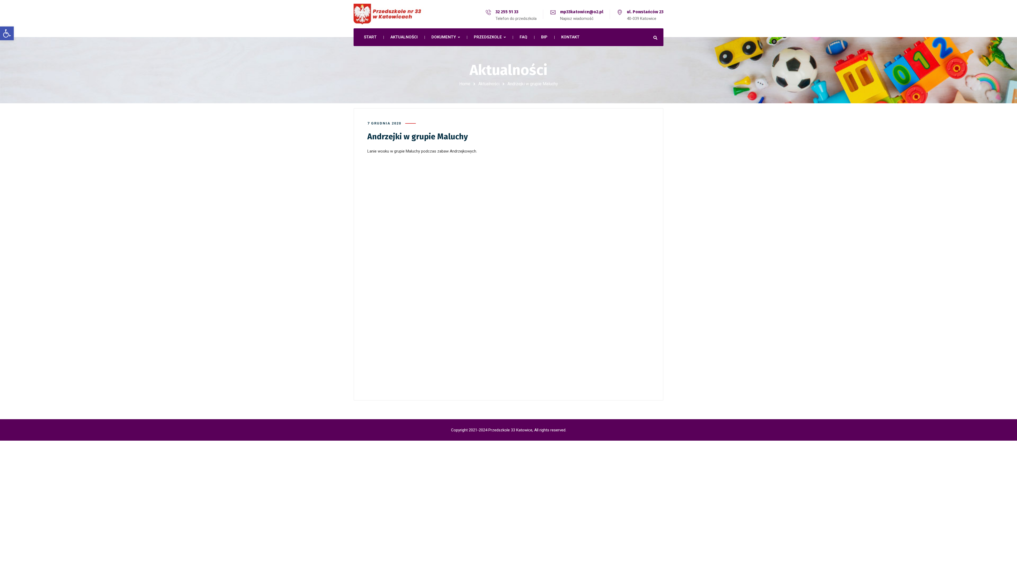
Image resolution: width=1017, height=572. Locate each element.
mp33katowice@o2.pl (581, 11)
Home (464, 83)
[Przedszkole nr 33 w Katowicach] (400, 14)
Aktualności (488, 83)
